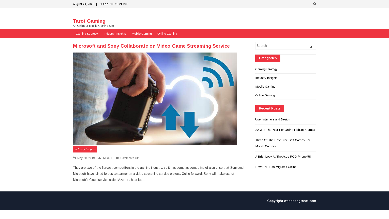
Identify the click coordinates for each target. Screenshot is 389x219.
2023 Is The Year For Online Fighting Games (285, 129)
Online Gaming (167, 33)
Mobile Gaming (142, 33)
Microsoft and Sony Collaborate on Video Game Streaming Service (151, 46)
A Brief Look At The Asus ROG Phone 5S (283, 156)
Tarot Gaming (89, 21)
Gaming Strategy (87, 33)
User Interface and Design (272, 119)
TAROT (107, 158)
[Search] (311, 47)
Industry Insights (115, 33)
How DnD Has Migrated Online (275, 167)
